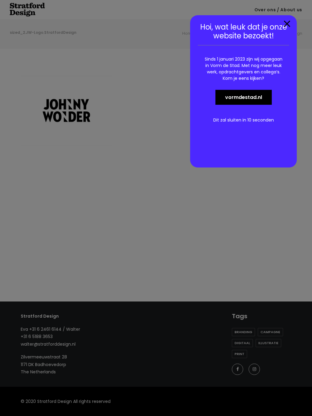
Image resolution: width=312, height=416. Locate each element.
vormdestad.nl (243, 97)
